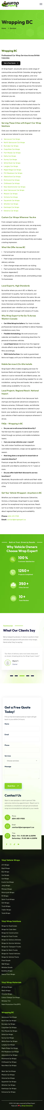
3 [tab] (22, 675)
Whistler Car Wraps (11, 204)
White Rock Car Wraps (12, 163)
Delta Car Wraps (10, 156)
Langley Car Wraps (11, 166)
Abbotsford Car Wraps (12, 177)
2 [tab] (16, 675)
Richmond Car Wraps (12, 180)
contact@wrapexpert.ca (16, 520)
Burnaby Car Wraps (11, 146)
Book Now (11, 786)
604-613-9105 (13, 516)
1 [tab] (11, 675)
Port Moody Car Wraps (12, 153)
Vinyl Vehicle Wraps (11, 860)
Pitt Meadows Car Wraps (13, 173)
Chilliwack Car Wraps (12, 183)
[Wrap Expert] (10, 4)
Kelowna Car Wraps (11, 211)
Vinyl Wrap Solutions (11, 921)
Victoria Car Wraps (11, 197)
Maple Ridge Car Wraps (12, 170)
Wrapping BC (8, 1013)
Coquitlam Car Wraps (12, 149)
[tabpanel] (22, 660)
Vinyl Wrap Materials (11, 982)
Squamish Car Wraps (12, 200)
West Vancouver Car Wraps (14, 190)
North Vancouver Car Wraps (14, 142)
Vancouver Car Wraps (12, 139)
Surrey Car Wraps (10, 160)
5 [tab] (32, 675)
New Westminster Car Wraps (14, 187)
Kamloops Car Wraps (11, 207)
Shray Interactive (27, 1106)
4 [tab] (27, 675)
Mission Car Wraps (10, 194)
